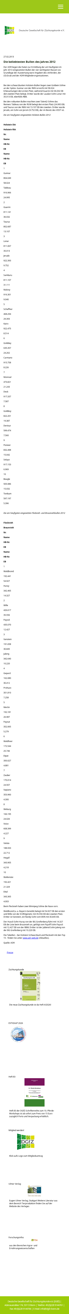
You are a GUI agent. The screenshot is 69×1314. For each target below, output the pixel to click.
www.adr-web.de (30, 937)
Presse (8, 952)
